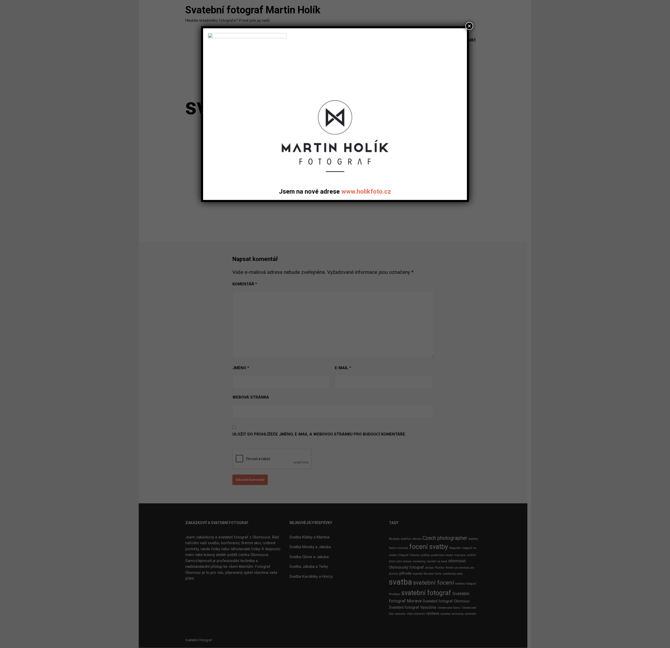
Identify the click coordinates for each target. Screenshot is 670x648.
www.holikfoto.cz (366, 191)
